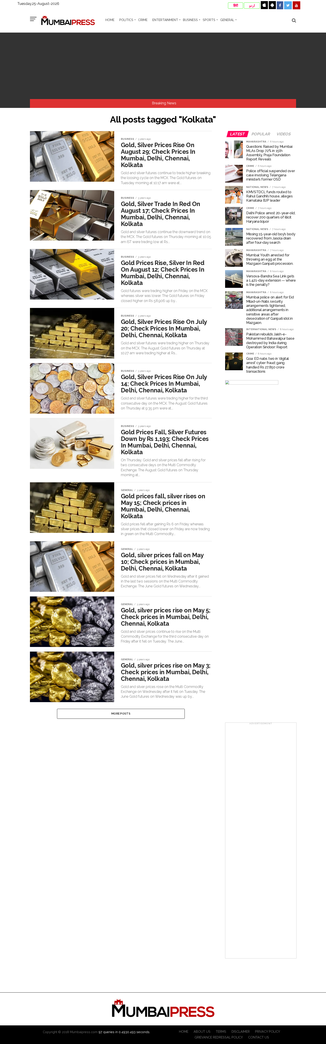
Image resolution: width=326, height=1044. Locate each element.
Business (190, 20)
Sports (209, 20)
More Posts (120, 713)
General (227, 20)
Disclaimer (241, 1031)
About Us (202, 1031)
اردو (252, 6)
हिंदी (235, 6)
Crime (142, 20)
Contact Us (258, 1037)
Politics (126, 20)
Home (109, 20)
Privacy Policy (267, 1031)
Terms (221, 1031)
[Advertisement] (163, 66)
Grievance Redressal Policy (218, 1037)
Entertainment (165, 20)
